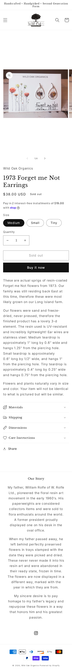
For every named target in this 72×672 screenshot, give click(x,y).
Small (35, 223)
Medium (14, 223)
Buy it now (36, 267)
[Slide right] (45, 158)
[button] (5, 20)
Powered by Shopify (50, 665)
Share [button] (12, 449)
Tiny (54, 223)
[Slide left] (27, 158)
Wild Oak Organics (30, 665)
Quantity (9, 232)
